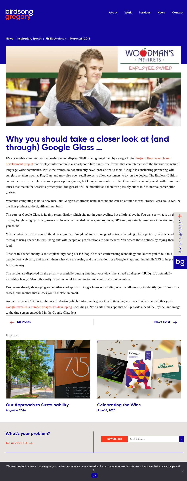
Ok (94, 475)
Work (128, 12)
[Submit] (181, 439)
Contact (177, 12)
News (161, 12)
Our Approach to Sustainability (37, 405)
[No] (182, 471)
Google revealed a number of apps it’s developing (39, 307)
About (113, 12)
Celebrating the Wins (119, 405)
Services (144, 12)
